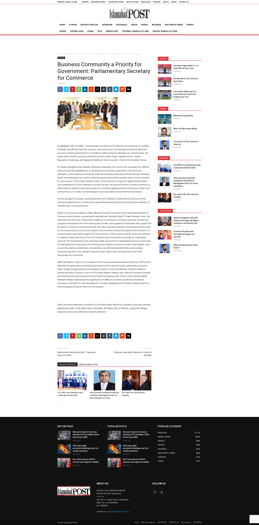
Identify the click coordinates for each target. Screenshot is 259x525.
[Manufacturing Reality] (164, 119)
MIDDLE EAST (112, 31)
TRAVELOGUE (145, 2)
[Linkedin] (85, 89)
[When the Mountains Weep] (164, 132)
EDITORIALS (121, 24)
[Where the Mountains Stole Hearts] (164, 248)
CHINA (90, 31)
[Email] (97, 89)
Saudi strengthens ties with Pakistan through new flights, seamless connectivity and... (186, 220)
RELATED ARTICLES (67, 364)
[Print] (103, 89)
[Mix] (122, 89)
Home (62, 24)
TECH (99, 31)
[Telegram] (116, 89)
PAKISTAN (156, 2)
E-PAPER (73, 24)
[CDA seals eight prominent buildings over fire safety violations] (64, 449)
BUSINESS (156, 24)
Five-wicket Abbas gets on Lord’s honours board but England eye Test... (185, 94)
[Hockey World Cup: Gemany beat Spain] (164, 82)
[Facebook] (60, 89)
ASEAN (134, 24)
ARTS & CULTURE (132, 2)
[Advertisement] (129, 44)
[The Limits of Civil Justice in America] (164, 145)
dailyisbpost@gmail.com (118, 511)
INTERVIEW (107, 24)
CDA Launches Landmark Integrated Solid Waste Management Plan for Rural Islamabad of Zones (104, 395)
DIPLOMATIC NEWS (174, 24)
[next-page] (63, 403)
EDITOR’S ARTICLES (89, 24)
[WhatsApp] (78, 89)
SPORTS (190, 24)
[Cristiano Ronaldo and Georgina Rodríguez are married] (164, 234)
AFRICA (174, 2)
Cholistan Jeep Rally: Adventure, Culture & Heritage (132, 353)
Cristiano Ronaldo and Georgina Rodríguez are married (184, 234)
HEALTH (166, 2)
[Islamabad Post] (129, 12)
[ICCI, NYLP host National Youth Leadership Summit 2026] (72, 380)
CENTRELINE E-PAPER (116, 2)
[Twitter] (66, 89)
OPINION (85, 2)
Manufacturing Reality (183, 116)
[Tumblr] (110, 89)
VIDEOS (62, 31)
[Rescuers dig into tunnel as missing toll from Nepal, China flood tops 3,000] (64, 435)
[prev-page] (59, 403)
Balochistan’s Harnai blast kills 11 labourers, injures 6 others (76, 353)
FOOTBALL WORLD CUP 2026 (135, 31)
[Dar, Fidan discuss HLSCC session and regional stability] (64, 462)
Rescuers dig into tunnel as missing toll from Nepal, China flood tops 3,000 (86, 434)
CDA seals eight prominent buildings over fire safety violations (85, 448)
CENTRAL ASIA (77, 31)
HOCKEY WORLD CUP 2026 (165, 31)
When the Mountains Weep (185, 129)
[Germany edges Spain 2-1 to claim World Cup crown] (164, 69)
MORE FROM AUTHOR (88, 364)
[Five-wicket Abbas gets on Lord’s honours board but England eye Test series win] (164, 95)
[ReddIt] (91, 89)
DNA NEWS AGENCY (98, 2)
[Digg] (128, 89)
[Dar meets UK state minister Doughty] (136, 380)
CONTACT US (183, 2)
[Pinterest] (72, 89)
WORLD (144, 24)
